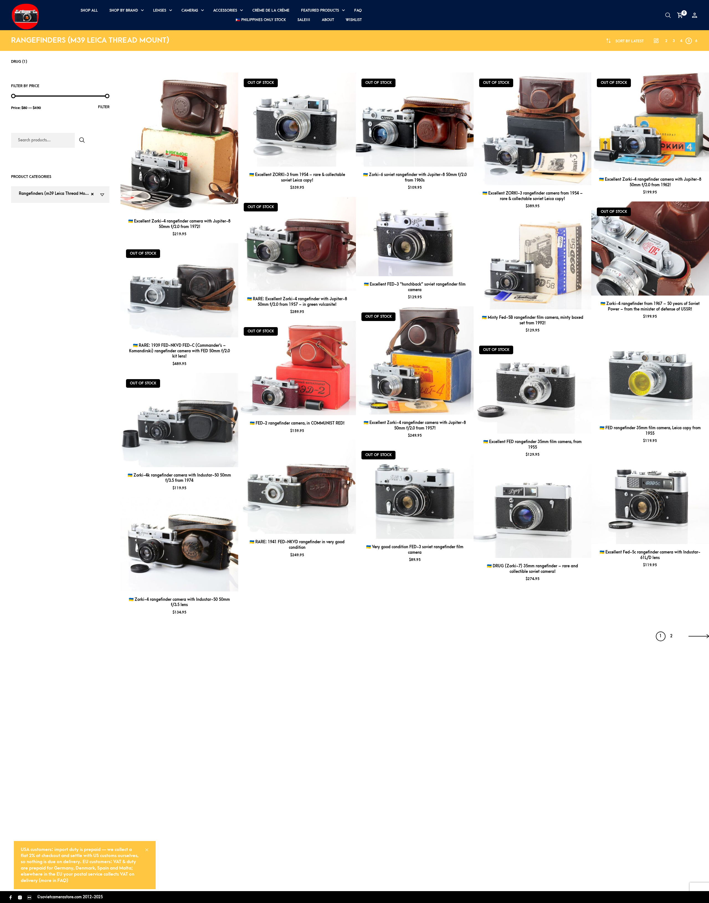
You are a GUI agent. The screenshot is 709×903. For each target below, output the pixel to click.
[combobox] (629, 41)
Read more (186, 330)
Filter (103, 107)
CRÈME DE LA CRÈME (270, 10)
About (328, 20)
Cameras (189, 10)
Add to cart (186, 206)
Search (82, 140)
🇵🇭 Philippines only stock (261, 20)
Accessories (225, 10)
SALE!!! (303, 20)
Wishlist (354, 20)
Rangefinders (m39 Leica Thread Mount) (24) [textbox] (59, 194)
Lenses (159, 10)
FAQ (358, 10)
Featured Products (320, 10)
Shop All (89, 10)
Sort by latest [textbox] (629, 41)
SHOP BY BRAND (123, 10)
